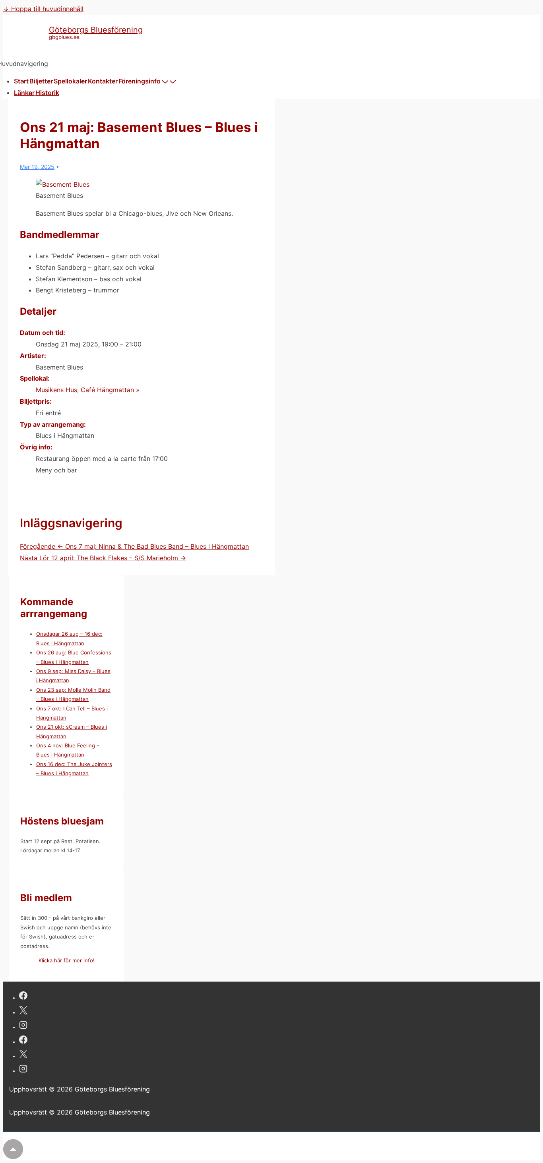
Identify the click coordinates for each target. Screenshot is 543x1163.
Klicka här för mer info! (67, 960)
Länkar (24, 93)
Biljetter (41, 81)
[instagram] (23, 1026)
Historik (47, 93)
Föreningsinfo (139, 81)
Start (21, 81)
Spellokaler (70, 81)
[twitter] (23, 1011)
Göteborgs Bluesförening (96, 30)
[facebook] (23, 997)
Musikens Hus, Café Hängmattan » (88, 390)
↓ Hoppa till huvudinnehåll (43, 9)
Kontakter (103, 81)
